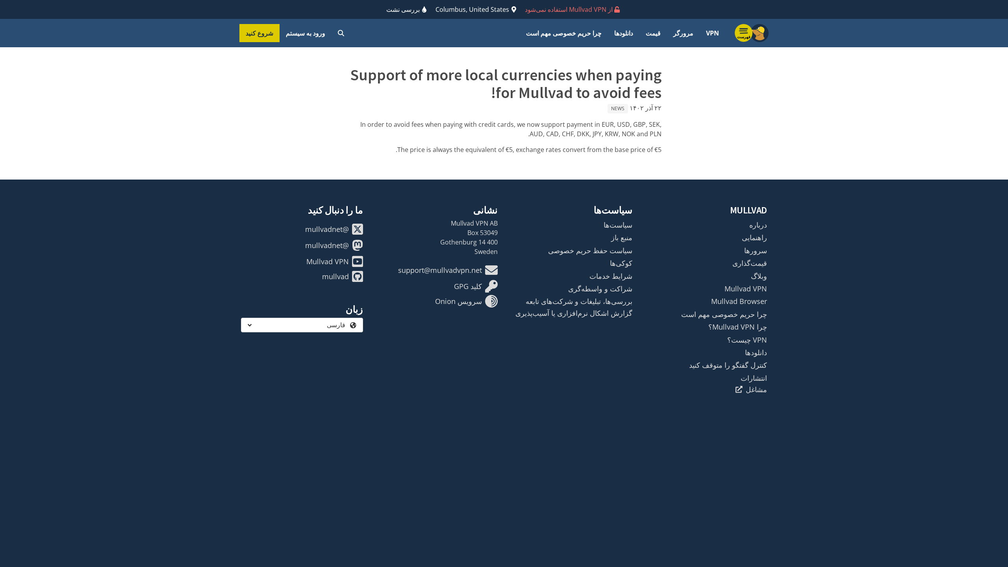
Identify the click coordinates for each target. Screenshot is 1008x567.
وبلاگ (759, 276)
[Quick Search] (341, 33)
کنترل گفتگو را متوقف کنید (728, 365)
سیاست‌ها (618, 225)
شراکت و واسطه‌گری (600, 288)
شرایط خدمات (610, 276)
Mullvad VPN (745, 288)
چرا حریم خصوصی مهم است (564, 33)
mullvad (335, 276)
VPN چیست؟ (747, 340)
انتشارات (754, 378)
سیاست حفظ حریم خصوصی (590, 250)
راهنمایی (754, 237)
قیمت (653, 33)
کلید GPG (468, 286)
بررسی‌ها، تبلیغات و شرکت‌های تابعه (579, 301)
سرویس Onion (458, 301)
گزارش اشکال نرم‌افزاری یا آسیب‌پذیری (573, 313)
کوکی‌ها (621, 263)
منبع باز (621, 237)
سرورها (755, 250)
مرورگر (683, 33)
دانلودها (623, 33)
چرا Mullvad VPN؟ (737, 327)
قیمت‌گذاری (749, 263)
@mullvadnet (327, 229)
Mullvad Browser (739, 301)
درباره (758, 225)
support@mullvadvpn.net (440, 270)
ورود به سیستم (305, 33)
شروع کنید (259, 33)
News (617, 108)
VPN (712, 33)
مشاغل (756, 389)
